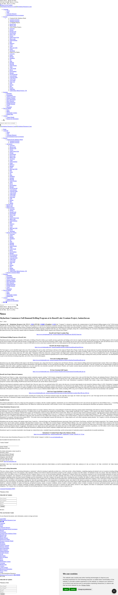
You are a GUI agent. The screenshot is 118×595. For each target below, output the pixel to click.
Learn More (3, 518)
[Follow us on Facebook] (1, 521)
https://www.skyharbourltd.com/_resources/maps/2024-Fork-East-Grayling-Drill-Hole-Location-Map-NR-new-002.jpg (59, 393)
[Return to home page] (16, 6)
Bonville (12, 64)
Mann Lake (12, 39)
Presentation (9, 95)
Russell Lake (13, 31)
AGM (7, 105)
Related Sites (9, 114)
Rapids (11, 87)
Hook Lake (12, 34)
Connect (5, 115)
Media (8, 111)
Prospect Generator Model (13, 272)
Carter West (13, 78)
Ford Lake (12, 81)
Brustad (12, 73)
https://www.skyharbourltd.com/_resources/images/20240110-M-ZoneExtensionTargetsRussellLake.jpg (59, 371)
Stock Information (11, 99)
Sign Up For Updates (6, 5)
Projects (5, 16)
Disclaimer (9, 107)
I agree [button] (66, 589)
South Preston (13, 65)
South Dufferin (13, 40)
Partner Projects (10, 207)
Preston (11, 30)
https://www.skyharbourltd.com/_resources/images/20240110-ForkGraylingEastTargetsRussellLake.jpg (59, 360)
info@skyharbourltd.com (10, 461)
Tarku (11, 67)
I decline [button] (73, 589)
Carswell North (13, 77)
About (8, 10)
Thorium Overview (14, 21)
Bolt (11, 42)
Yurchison (12, 50)
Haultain (12, 62)
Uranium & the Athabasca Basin (14, 139)
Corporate (5, 9)
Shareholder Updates (11, 113)
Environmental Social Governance (15, 15)
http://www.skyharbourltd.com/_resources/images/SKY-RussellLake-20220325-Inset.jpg (59, 334)
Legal (1, 572)
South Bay (12, 89)
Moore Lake (13, 25)
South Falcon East (14, 37)
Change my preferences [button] (84, 589)
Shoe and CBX (13, 47)
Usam (11, 46)
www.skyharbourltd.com (56, 437)
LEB (11, 83)
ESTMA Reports (10, 104)
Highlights (9, 93)
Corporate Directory (11, 13)
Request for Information (12, 118)
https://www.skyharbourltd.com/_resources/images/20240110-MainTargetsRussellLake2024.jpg (59, 347)
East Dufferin (13, 71)
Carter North (13, 68)
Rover (11, 70)
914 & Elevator (13, 74)
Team (7, 12)
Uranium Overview (15, 19)
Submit (2, 506)
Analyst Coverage (11, 96)
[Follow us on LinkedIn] (3, 302)
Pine (11, 86)
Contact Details (10, 117)
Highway (12, 43)
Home (4, 129)
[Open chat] (114, 591)
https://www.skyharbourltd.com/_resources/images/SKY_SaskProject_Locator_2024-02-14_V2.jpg (59, 434)
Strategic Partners (10, 98)
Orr (10, 59)
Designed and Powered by (10, 575)
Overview (12, 28)
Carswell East (13, 76)
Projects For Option (11, 232)
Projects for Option (5, 539)
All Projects (9, 144)
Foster (11, 55)
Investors (5, 92)
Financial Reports (10, 102)
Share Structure (10, 101)
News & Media (7, 108)
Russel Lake (13, 24)
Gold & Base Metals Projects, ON (18, 90)
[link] (85, 585)
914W (11, 49)
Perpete (11, 84)
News (7, 110)
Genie (11, 44)
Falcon (11, 36)
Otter (11, 61)
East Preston (13, 33)
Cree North (12, 80)
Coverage (2, 563)
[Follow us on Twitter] (6, 302)
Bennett (12, 56)
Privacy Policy (85, 585)
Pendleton (12, 58)
